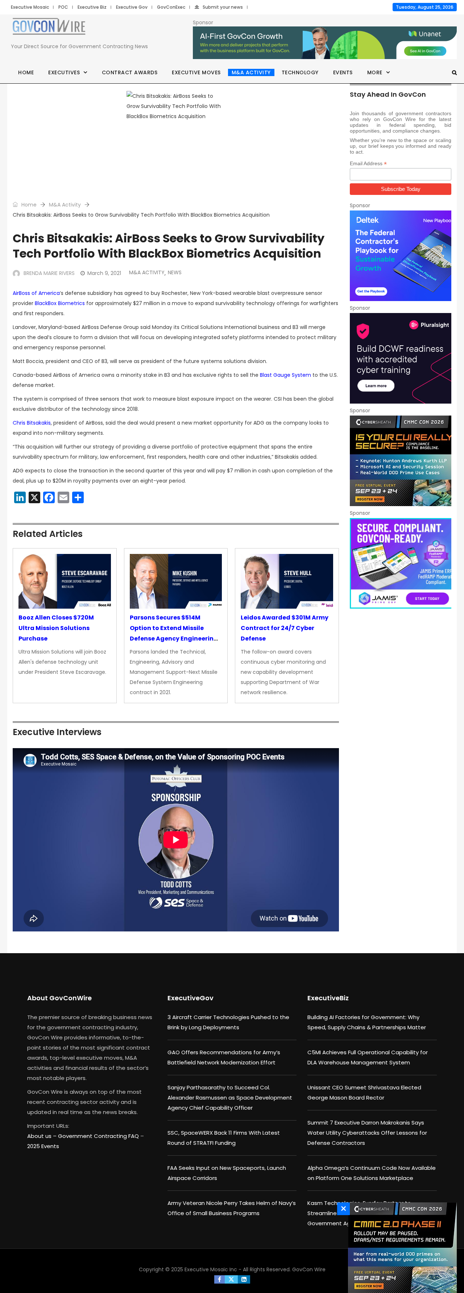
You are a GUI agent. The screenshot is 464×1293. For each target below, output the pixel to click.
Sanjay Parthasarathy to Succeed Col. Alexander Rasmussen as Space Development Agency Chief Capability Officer (229, 1097)
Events (343, 72)
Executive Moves (196, 72)
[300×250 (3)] (400, 358)
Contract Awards (130, 72)
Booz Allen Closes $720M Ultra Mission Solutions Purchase (56, 628)
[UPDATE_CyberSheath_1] (400, 461)
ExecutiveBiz (328, 997)
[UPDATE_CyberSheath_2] (400, 1247)
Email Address (368, 163)
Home (26, 72)
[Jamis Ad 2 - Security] (400, 563)
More (374, 72)
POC (63, 7)
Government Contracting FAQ (99, 1136)
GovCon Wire (309, 1269)
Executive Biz (92, 7)
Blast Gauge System (285, 375)
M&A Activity (251, 72)
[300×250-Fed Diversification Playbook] (400, 255)
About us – (42, 1136)
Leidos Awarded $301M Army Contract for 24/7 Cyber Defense (284, 628)
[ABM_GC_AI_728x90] (325, 43)
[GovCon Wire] (49, 28)
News (175, 272)
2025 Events (43, 1146)
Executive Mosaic (30, 7)
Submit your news (223, 7)
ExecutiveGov (190, 997)
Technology (300, 72)
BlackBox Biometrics (60, 303)
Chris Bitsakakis (32, 422)
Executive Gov (132, 7)
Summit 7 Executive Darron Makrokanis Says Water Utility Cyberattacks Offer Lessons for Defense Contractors (367, 1133)
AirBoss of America (36, 293)
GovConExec (171, 7)
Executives (64, 72)
